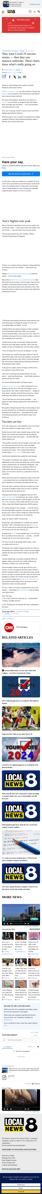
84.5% (14, 533)
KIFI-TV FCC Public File (25, 1141)
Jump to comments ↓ (8, 618)
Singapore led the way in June (11, 386)
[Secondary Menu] (4, 11)
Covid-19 (5, 102)
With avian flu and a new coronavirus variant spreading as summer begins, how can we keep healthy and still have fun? (20, 796)
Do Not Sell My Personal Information (13, 1145)
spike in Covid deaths (8, 497)
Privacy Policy (24, 1138)
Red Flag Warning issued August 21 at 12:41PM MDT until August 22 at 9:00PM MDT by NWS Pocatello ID (21, 28)
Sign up (37, 1032)
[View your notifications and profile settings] (38, 1047)
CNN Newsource (8, 69)
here (5, 1025)
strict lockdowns (23, 590)
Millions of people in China (10, 91)
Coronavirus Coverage (22, 611)
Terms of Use (15, 1138)
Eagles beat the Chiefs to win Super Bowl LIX (17, 734)
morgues (5, 94)
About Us (13, 1141)
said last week (16, 452)
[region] (21, 1058)
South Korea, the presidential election (22, 280)
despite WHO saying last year (29, 579)
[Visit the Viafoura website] (36, 1084)
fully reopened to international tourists (19, 273)
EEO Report (6, 1138)
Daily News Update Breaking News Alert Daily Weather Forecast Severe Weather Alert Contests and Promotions (9, 1160)
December (34, 525)
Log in (32, 1032)
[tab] (7, 1046)
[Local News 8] (13, 11)
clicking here (8, 1020)
